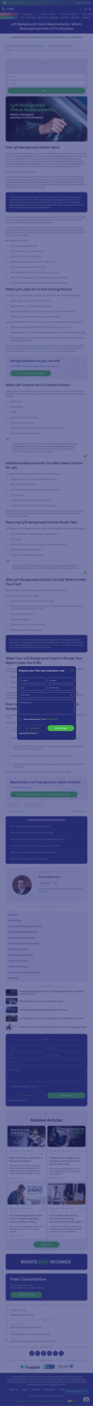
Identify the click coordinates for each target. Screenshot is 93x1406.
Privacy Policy (52, 719)
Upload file (34, 728)
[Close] (72, 670)
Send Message (61, 728)
